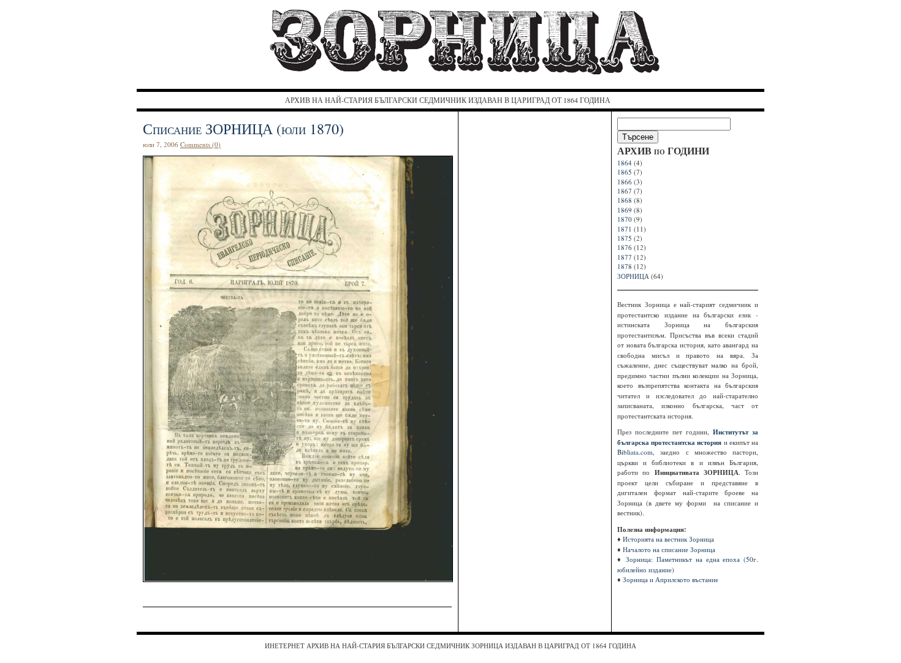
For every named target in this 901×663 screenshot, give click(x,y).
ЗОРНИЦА (633, 276)
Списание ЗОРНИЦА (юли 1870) (243, 128)
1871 (624, 228)
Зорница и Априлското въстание (670, 579)
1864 (624, 162)
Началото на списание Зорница (669, 549)
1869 (624, 209)
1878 (624, 266)
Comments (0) (200, 144)
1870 (624, 219)
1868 (624, 200)
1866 (624, 181)
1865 (624, 171)
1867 (624, 190)
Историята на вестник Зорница (668, 539)
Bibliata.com (635, 452)
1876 (624, 247)
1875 (624, 238)
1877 (624, 257)
